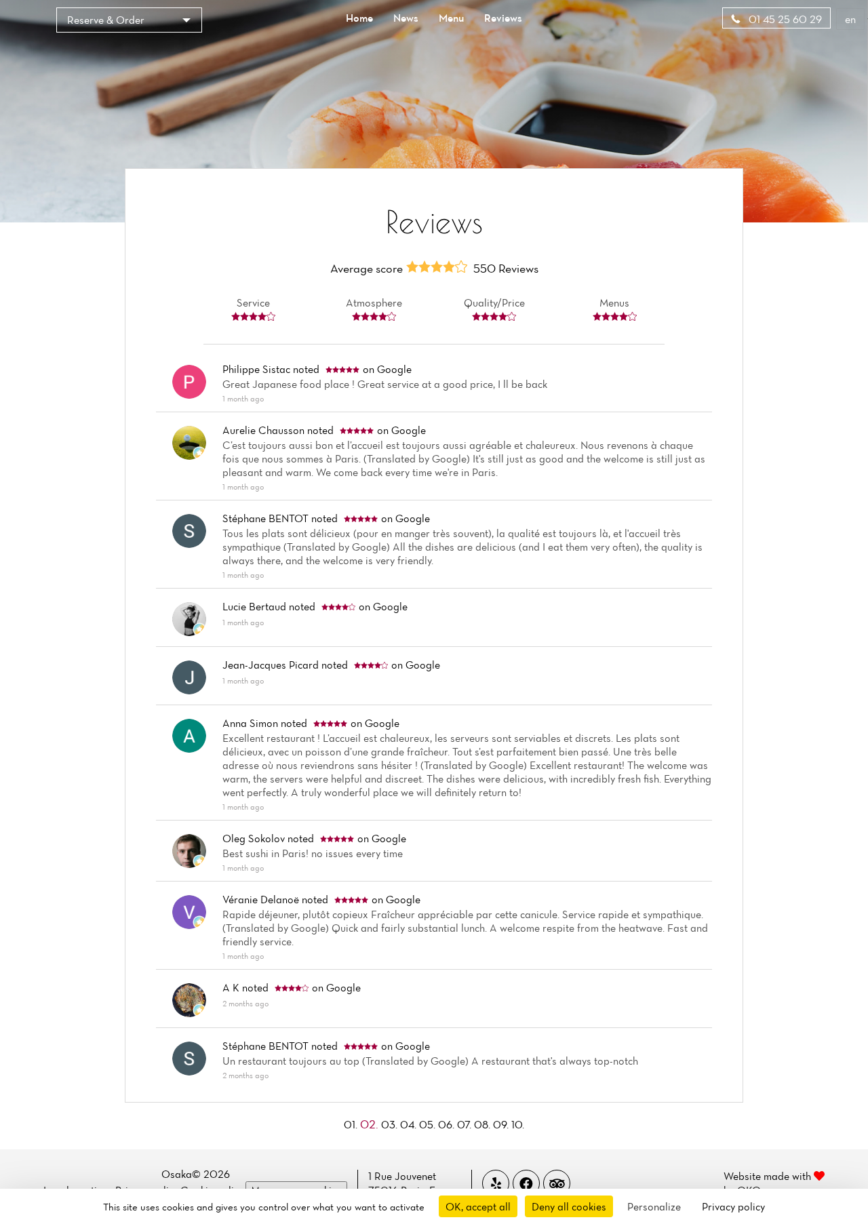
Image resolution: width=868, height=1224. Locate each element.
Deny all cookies (569, 1206)
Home (359, 17)
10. (517, 1124)
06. (447, 1124)
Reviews (503, 17)
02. (370, 1124)
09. (502, 1124)
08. (483, 1124)
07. (465, 1124)
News (405, 17)
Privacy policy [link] (733, 1206)
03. (390, 1124)
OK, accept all (478, 1206)
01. (352, 1124)
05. (428, 1124)
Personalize (654, 1206)
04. (409, 1124)
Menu (451, 17)
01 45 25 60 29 (784, 19)
